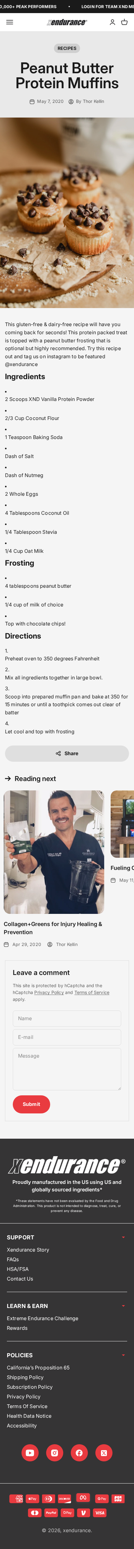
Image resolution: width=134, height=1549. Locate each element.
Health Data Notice (29, 1416)
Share (72, 753)
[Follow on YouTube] (30, 1452)
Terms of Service (92, 992)
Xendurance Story (28, 1250)
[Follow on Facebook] (79, 1452)
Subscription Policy (30, 1387)
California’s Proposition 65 (38, 1367)
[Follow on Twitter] (103, 1452)
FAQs (13, 1259)
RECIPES (67, 48)
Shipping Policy (25, 1377)
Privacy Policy (49, 992)
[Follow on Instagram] (54, 1452)
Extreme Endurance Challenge (42, 1318)
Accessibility (22, 1425)
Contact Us (20, 1279)
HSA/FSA (18, 1269)
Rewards (17, 1328)
